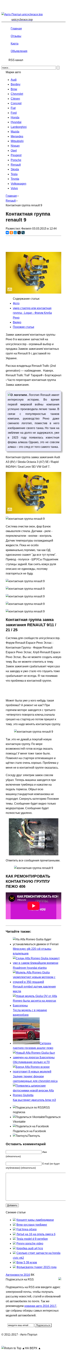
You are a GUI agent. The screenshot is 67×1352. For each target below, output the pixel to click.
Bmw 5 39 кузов (26, 1262)
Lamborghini (19, 126)
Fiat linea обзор (26, 1229)
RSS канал (16, 60)
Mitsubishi (17, 141)
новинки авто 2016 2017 (40, 1305)
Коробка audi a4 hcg (29, 1248)
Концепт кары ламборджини (35, 1219)
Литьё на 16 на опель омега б (35, 1234)
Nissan (15, 145)
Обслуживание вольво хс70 (31, 1062)
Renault (16, 164)
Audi (14, 79)
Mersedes (17, 136)
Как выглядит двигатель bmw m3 (34, 1100)
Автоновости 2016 (18, 1274)
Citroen (15, 98)
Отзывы (16, 36)
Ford (14, 112)
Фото (16, 303)
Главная (16, 28)
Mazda (15, 131)
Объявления (19, 51)
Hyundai (16, 122)
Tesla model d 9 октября (32, 1238)
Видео (17, 322)
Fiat (13, 107)
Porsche (16, 160)
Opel (14, 150)
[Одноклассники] (11, 232)
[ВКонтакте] (7, 232)
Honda (15, 117)
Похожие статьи (23, 326)
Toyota (15, 178)
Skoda (15, 169)
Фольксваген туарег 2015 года (36, 1267)
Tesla (14, 174)
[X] (19, 232)
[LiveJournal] (23, 232)
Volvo (14, 188)
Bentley (15, 84)
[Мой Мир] (15, 232)
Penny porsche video (29, 1243)
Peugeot (16, 155)
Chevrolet (17, 93)
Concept (16, 103)
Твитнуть (34, 1135)
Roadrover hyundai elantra (30, 967)
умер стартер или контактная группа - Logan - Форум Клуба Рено (32, 313)
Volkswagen (18, 183)
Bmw (14, 89)
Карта (14, 43)
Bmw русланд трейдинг (31, 1224)
